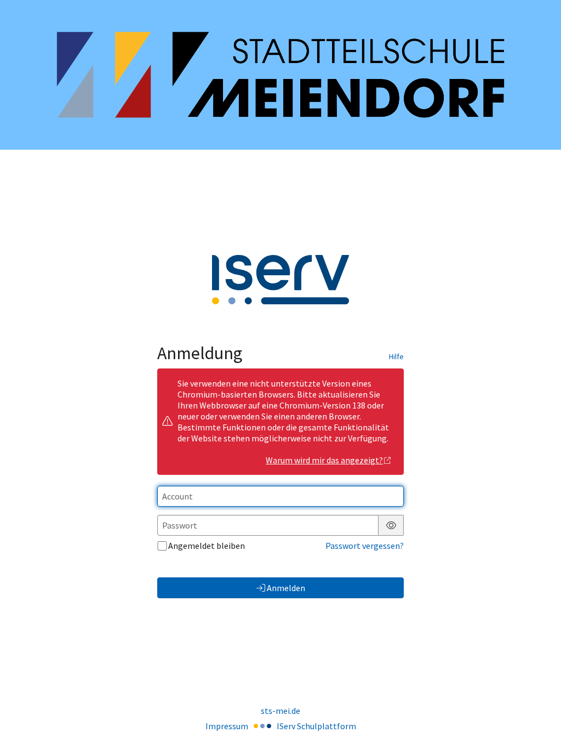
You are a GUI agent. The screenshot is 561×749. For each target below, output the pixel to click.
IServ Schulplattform (316, 725)
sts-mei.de (280, 710)
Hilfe (396, 356)
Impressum (226, 725)
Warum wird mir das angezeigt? (324, 460)
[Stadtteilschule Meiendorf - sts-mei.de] (280, 75)
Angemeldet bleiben (206, 545)
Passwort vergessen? (364, 545)
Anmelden (286, 587)
